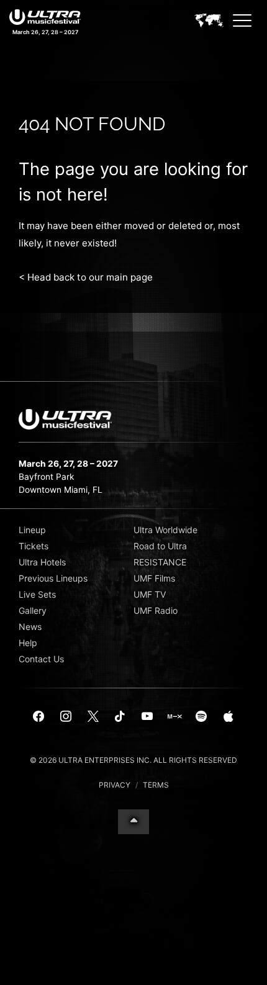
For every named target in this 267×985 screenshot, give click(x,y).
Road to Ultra (160, 546)
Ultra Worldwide (165, 529)
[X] (93, 717)
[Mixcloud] (174, 717)
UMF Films (154, 578)
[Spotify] (201, 717)
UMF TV (150, 594)
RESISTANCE (160, 562)
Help (28, 642)
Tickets (33, 546)
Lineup (32, 529)
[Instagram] (65, 717)
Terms (156, 784)
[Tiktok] (120, 717)
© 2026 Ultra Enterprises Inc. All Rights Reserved (133, 760)
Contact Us (41, 659)
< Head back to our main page (86, 277)
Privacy (114, 784)
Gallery (33, 610)
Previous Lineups (53, 578)
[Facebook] (39, 717)
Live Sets (37, 594)
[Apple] (228, 717)
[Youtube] (147, 717)
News (30, 626)
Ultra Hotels (42, 562)
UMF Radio (156, 610)
